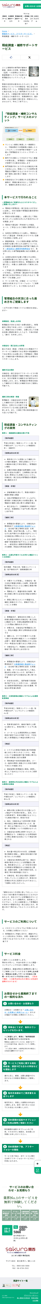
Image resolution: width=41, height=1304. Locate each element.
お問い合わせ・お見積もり (7, 1230)
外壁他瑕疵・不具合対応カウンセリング (34, 1215)
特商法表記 (34, 1298)
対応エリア (31, 18)
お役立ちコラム (36, 18)
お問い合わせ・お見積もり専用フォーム (19, 1011)
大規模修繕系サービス (11, 18)
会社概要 (35, 1300)
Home (4, 31)
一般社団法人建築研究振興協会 (17, 248)
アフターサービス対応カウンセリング (16, 1215)
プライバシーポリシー (31, 1295)
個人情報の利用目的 (23, 1298)
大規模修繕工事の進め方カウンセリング (25, 1215)
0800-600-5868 (20, 1229)
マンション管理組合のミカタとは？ (26, 18)
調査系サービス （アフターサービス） (17, 33)
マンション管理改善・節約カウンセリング (6, 1215)
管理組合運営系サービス (18, 18)
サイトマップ (34, 1293)
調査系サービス (4, 18)
